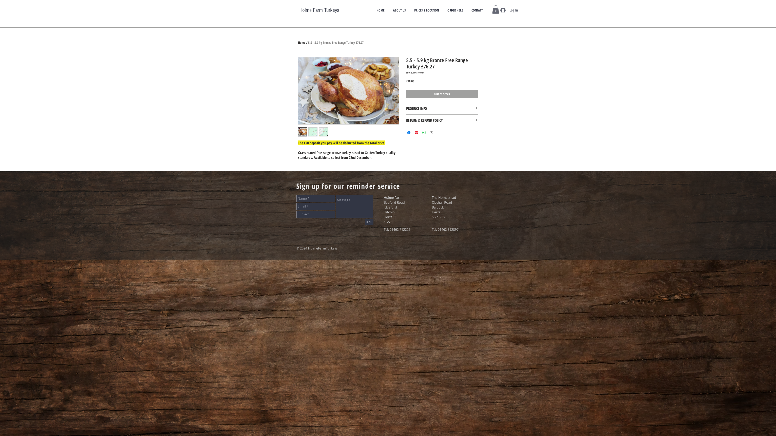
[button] (495, 9)
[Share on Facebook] (408, 132)
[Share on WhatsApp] (424, 132)
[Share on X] (431, 132)
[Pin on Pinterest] (416, 132)
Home (301, 42)
